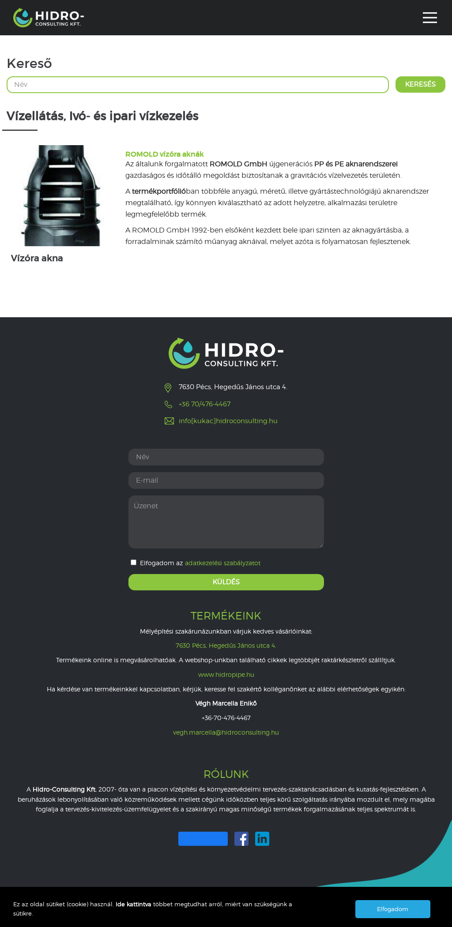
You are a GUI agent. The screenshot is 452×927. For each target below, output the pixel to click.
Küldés (226, 582)
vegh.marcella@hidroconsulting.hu (226, 732)
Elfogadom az (200, 563)
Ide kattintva (134, 904)
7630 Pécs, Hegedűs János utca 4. (226, 645)
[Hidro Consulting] (48, 17)
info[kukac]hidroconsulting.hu (228, 421)
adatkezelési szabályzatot (222, 563)
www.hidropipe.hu (226, 674)
